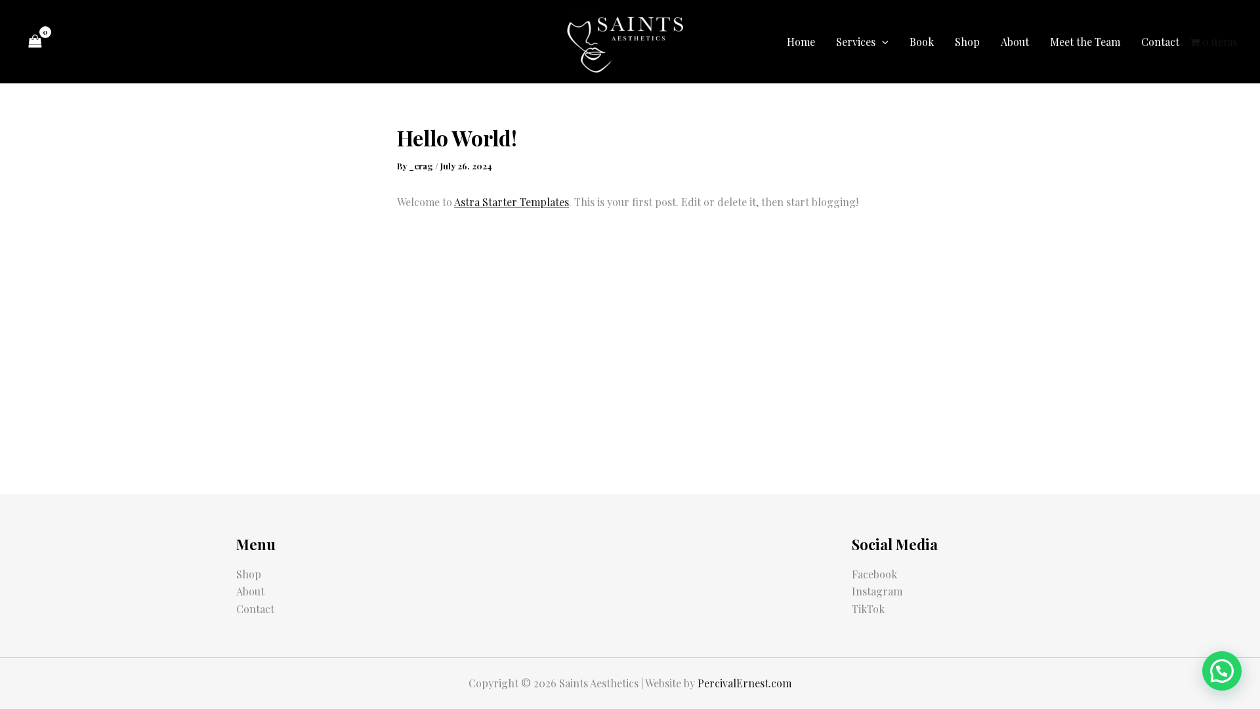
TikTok (868, 609)
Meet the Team (1085, 42)
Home (801, 42)
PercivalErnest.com (744, 683)
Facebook (874, 574)
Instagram (877, 591)
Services (855, 42)
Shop (967, 42)
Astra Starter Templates (511, 202)
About (1015, 42)
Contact (1160, 42)
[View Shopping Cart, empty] (35, 42)
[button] (882, 42)
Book (922, 42)
